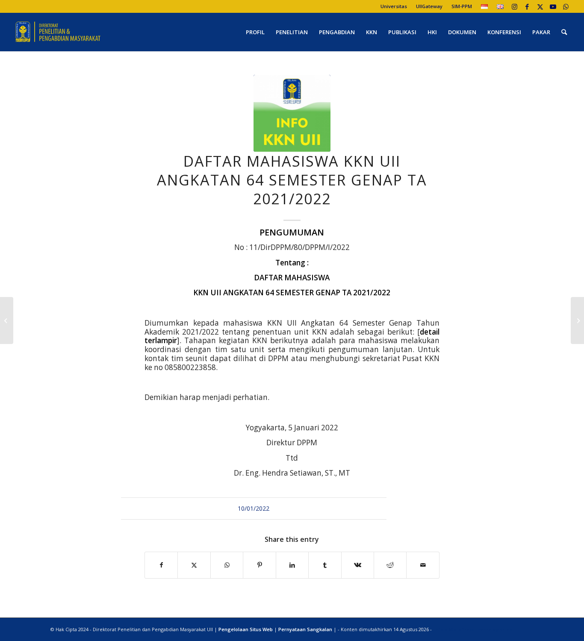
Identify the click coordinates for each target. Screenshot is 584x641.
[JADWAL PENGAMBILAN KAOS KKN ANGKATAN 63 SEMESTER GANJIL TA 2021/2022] (577, 320)
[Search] (564, 32)
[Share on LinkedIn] (292, 565)
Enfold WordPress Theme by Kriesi (473, 629)
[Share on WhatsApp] (227, 565)
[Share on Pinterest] (259, 565)
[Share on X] (194, 565)
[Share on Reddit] (390, 565)
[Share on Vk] (358, 565)
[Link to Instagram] (514, 6)
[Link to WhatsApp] (566, 6)
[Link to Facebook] (527, 6)
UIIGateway (429, 6)
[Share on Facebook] (161, 565)
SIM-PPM (461, 6)
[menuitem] (394, 6)
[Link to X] (540, 6)
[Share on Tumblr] (325, 565)
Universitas (393, 6)
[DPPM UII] (58, 32)
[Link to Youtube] (553, 6)
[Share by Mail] (423, 565)
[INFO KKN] (292, 113)
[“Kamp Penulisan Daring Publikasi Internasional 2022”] (6, 320)
